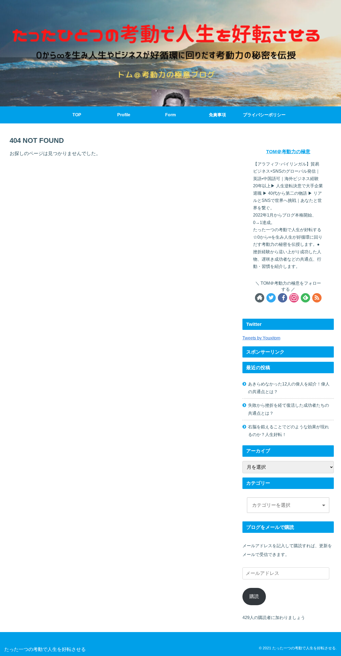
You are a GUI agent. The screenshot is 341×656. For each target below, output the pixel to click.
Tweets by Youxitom (261, 337)
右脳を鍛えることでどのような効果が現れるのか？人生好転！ (288, 430)
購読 (254, 596)
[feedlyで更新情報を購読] (305, 297)
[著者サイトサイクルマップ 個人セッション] (259, 297)
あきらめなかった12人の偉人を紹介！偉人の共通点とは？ (289, 387)
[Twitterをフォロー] (271, 297)
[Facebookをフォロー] (282, 297)
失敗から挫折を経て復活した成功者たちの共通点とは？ (288, 409)
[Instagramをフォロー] (294, 297)
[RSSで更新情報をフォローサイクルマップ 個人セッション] (317, 297)
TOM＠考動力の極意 (288, 151)
